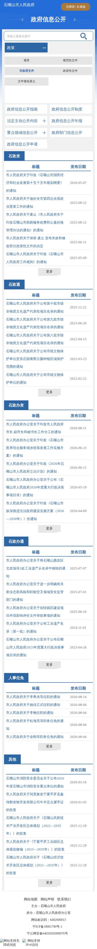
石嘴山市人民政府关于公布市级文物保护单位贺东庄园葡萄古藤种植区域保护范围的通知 (35, 359)
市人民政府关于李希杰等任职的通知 (33, 697)
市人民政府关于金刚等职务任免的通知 (35, 737)
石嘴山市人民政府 (19, 5)
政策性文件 (70, 70)
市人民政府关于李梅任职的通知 (29, 713)
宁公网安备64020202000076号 (47, 933)
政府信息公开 (48, 19)
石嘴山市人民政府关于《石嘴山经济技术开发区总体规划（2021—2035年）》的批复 (35, 865)
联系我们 (64, 899)
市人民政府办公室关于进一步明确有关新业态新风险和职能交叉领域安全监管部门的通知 (35, 591)
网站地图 (30, 899)
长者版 (81, 6)
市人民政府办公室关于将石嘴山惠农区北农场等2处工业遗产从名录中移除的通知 (35, 568)
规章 (27, 60)
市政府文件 (26, 70)
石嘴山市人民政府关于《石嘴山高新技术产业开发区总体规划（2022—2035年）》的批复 (35, 825)
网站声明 (47, 899)
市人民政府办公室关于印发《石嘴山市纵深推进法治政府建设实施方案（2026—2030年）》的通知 (35, 511)
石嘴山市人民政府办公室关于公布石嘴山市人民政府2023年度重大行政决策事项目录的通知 (35, 647)
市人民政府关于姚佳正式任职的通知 (33, 705)
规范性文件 (70, 60)
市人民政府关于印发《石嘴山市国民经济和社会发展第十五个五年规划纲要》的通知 (35, 182)
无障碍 (70, 6)
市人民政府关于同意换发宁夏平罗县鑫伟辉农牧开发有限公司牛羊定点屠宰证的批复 (35, 802)
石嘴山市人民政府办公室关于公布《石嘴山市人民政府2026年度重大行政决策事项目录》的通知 (35, 487)
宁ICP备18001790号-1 (47, 926)
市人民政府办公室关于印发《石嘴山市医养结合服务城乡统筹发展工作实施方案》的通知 (35, 448)
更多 (49, 271)
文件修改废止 (26, 81)
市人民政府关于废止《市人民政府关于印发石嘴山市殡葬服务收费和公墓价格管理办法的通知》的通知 (35, 222)
